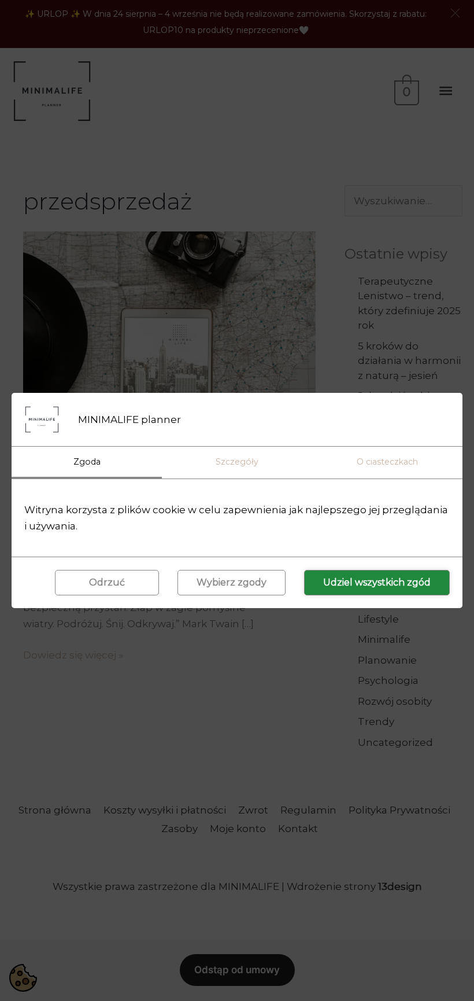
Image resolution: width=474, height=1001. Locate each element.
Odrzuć (107, 582)
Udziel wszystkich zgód (377, 582)
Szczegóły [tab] (237, 462)
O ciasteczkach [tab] (387, 462)
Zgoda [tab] (87, 462)
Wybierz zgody (231, 582)
